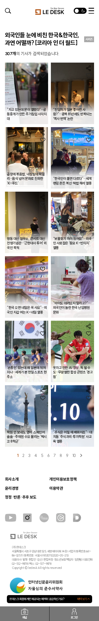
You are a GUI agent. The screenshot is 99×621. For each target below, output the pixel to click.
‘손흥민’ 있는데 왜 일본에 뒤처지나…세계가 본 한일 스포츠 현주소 (26, 372)
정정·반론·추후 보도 (21, 497)
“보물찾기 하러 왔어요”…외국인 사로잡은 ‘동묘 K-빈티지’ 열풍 (72, 243)
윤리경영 (12, 488)
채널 (24, 617)
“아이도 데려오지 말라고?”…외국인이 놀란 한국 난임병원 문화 (71, 307)
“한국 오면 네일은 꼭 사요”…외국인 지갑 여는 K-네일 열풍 (27, 310)
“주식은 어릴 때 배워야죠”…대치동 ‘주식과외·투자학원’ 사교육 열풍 (72, 436)
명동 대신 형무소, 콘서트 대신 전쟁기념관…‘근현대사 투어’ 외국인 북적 (26, 243)
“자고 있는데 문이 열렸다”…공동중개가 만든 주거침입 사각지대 (26, 114)
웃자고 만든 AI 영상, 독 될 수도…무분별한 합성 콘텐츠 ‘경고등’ (73, 372)
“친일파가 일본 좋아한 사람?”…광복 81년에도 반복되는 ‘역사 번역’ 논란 (72, 114)
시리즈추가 (89, 39)
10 (74, 455)
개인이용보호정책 (62, 479)
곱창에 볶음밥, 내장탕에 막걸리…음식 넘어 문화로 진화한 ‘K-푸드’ (26, 178)
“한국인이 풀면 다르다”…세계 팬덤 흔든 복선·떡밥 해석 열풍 (72, 180)
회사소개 (12, 479)
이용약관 (56, 488)
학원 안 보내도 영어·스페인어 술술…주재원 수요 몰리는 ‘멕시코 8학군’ (26, 436)
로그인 (74, 617)
